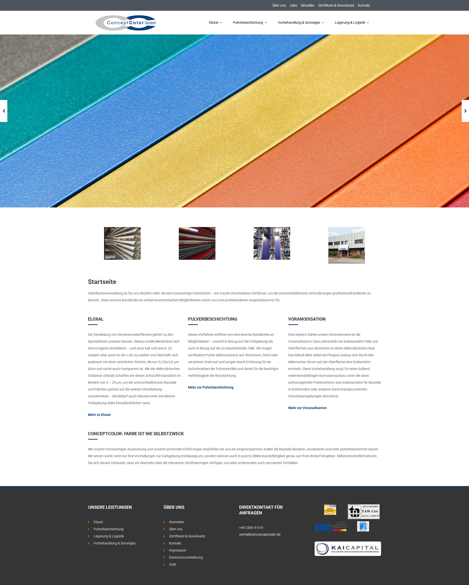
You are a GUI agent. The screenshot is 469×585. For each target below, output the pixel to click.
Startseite (176, 522)
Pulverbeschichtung (248, 22)
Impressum (177, 550)
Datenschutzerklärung (186, 557)
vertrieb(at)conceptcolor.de (259, 534)
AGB (172, 564)
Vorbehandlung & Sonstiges (299, 22)
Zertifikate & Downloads (336, 5)
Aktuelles (307, 5)
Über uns (279, 5)
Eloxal (213, 22)
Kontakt (364, 5)
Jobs (293, 5)
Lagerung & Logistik (350, 22)
